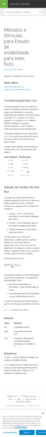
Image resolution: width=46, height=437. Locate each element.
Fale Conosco (31, 399)
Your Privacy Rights (10, 432)
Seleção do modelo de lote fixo (17, 89)
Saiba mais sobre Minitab (13, 69)
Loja (10, 399)
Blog (19, 399)
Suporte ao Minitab (20, 3)
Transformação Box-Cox (14, 86)
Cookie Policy (21, 428)
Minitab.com (12, 396)
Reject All (27, 432)
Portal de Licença (29, 396)
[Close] (43, 413)
